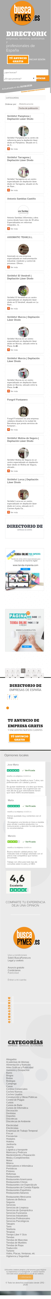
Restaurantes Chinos (16, 1182)
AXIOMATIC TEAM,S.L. (20, 237)
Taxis (8, 1226)
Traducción (11, 1248)
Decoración (12, 1110)
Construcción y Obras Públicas (21, 1097)
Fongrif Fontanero (17, 399)
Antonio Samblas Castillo (21, 198)
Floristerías (11, 1136)
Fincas (9, 1133)
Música (9, 1163)
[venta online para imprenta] (24, 569)
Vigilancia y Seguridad (17, 1256)
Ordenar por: (11, 104)
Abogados (11, 1059)
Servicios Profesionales (18, 1218)
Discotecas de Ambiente (18, 1121)
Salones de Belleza (16, 1199)
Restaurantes (13, 1176)
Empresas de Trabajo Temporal (22, 1131)
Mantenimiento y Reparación (20, 1155)
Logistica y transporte (17, 1149)
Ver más (14, 149)
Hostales (10, 1139)
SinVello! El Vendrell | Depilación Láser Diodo (20, 277)
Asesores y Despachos (17, 1070)
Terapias (10, 1232)
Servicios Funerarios (16, 1213)
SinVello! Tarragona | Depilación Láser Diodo (20, 159)
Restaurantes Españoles (18, 1190)
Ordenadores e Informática (19, 1166)
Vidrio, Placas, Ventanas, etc (20, 1253)
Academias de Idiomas (17, 1062)
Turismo (10, 1251)
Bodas (9, 1078)
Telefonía (10, 1229)
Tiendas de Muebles (16, 1242)
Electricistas (12, 1128)
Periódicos (11, 1168)
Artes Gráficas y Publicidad (19, 1067)
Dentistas (11, 1113)
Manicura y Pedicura (16, 1152)
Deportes (10, 1116)
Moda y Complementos (17, 1158)
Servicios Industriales (17, 1216)
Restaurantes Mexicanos (18, 1197)
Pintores (10, 1171)
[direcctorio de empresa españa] (24, 528)
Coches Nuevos (14, 1092)
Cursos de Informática (17, 1108)
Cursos (9, 1102)
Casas (9, 1086)
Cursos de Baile (14, 1105)
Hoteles (10, 1141)
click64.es (27, 776)
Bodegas (10, 1081)
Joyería (10, 1147)
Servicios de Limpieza (17, 1207)
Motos (9, 1160)
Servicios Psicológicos (17, 1221)
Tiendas (10, 1237)
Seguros (10, 1202)
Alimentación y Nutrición (18, 1065)
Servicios (11, 1205)
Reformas (11, 1174)
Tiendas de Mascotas (17, 1240)
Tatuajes (10, 1224)
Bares (9, 1073)
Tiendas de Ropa (14, 1245)
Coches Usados (14, 1094)
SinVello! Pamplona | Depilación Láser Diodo (20, 117)
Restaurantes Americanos (19, 1179)
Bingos (9, 1075)
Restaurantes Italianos (17, 1193)
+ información (25, 1277)
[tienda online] (24, 630)
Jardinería (11, 1144)
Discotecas (11, 1119)
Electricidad (12, 1125)
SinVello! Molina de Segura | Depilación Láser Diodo (23, 439)
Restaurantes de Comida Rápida (22, 1187)
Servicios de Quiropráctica (19, 1210)
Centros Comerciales (16, 1089)
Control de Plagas (15, 1100)
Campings (11, 1083)
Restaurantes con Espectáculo (21, 1185)
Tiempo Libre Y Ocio (16, 1234)
